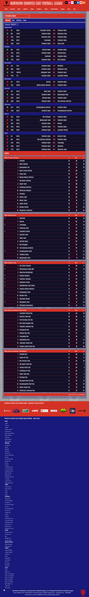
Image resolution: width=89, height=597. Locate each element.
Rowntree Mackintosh (26, 272)
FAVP (17, 49)
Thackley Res (23, 377)
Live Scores (12, 9)
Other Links (7, 587)
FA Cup (6, 463)
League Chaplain (9, 552)
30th (12, 130)
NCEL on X (7, 572)
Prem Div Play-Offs (9, 455)
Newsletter (7, 564)
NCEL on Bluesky (9, 580)
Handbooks (7, 558)
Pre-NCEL (7, 566)
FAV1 (17, 66)
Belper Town (23, 200)
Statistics (39, 9)
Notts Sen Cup (8, 473)
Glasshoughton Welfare (43, 107)
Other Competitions (9, 433)
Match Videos (8, 441)
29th (12, 43)
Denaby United (24, 207)
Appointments (8, 546)
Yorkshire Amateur (25, 279)
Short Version (8, 488)
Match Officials (54, 9)
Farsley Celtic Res (25, 367)
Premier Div (7, 453)
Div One (7, 457)
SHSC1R (18, 72)
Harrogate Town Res (26, 364)
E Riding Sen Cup (9, 467)
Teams (45, 9)
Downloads (7, 560)
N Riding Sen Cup (9, 471)
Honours (7, 562)
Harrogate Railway (25, 180)
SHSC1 (18, 69)
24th (12, 75)
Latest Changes (8, 544)
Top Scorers (8, 498)
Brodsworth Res (24, 330)
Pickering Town (46, 37)
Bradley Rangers (25, 275)
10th (12, 69)
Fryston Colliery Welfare (27, 289)
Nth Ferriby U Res (25, 361)
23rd (12, 110)
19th (12, 98)
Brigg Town (23, 174)
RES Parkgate (62, 59)
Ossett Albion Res (25, 387)
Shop (74, 9)
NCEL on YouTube (9, 582)
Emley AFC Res (24, 357)
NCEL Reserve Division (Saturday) (15, 310)
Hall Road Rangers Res (26, 323)
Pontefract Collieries (26, 210)
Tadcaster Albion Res (26, 343)
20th (12, 56)
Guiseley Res (23, 354)
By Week (7, 449)
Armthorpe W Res (25, 370)
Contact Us (7, 554)
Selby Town (61, 43)
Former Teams (8, 540)
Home (6, 9)
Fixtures (7, 425)
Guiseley (22, 161)
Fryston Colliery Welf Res (27, 346)
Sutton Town (23, 197)
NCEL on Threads (9, 578)
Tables (32, 9)
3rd (12, 66)
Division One (8, 431)
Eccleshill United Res (26, 313)
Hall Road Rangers (25, 265)
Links (68, 9)
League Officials (8, 550)
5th (12, 91)
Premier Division (9, 429)
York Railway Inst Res (26, 320)
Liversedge (47, 40)
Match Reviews (8, 435)
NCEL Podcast (8, 439)
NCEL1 (18, 30)
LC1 (17, 75)
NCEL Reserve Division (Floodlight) (16, 351)
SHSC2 (18, 85)
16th (12, 123)
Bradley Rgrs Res (25, 333)
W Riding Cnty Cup (9, 477)
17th (12, 72)
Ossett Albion (24, 203)
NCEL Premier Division (12, 158)
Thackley (22, 194)
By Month (7, 451)
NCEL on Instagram (9, 574)
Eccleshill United (45, 30)
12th (12, 94)
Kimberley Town (62, 33)
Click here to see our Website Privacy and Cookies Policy (42, 595)
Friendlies (7, 479)
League (62, 9)
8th (12, 33)
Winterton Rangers (25, 190)
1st (11, 30)
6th (12, 49)
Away (6, 492)
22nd (12, 40)
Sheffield (48, 56)
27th (12, 59)
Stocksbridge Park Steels (27, 285)
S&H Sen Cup (8, 475)
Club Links (7, 585)
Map (6, 536)
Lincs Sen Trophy (9, 469)
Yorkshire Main (62, 30)
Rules (6, 556)
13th (12, 53)
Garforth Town (46, 126)
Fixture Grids (8, 481)
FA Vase (7, 465)
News (19, 9)
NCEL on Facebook (9, 576)
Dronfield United (25, 299)
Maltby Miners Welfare (44, 85)
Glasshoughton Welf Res (27, 384)
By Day (6, 447)
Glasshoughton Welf (26, 251)
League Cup (7, 461)
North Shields (24, 164)
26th (12, 101)
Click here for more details (76, 394)
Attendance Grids (9, 483)
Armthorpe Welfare (25, 187)
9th (12, 120)
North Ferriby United (26, 170)
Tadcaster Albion (25, 282)
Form (6, 494)
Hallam (48, 82)
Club (13, 20)
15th (12, 37)
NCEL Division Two (10, 263)
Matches (25, 9)
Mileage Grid (8, 538)
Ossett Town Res (24, 374)
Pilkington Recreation (26, 305)
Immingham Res (24, 339)
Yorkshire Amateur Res (26, 326)
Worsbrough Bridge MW (27, 269)
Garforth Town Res (25, 316)
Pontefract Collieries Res (27, 390)
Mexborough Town (63, 94)
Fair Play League (9, 500)
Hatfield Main (46, 49)
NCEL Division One (10, 215)
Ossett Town (23, 184)
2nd (12, 107)
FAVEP (18, 33)
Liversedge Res (24, 336)
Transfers (7, 437)
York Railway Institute (64, 101)
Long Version (8, 486)
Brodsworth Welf (25, 302)
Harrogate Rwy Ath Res (26, 380)
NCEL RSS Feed (8, 584)
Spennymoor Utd (24, 167)
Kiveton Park (23, 295)
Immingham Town (25, 292)
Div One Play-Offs (9, 459)
